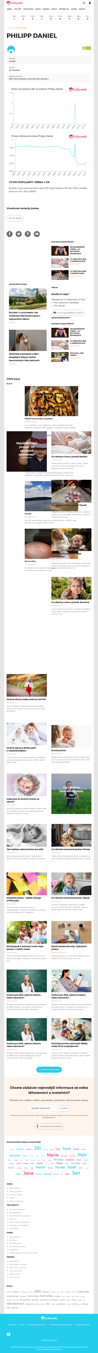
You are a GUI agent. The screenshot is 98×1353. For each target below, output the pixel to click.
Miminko (46, 9)
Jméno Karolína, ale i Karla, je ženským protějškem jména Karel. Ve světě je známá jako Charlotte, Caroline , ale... (71, 611)
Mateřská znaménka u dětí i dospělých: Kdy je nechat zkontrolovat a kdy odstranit (24, 357)
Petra (78, 1160)
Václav (11, 1167)
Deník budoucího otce (59, 952)
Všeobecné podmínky (37, 1325)
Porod (38, 9)
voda (53, 1304)
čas (9, 1307)
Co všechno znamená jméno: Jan (72, 791)
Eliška (52, 1163)
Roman (31, 1156)
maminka (83, 1291)
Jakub (38, 1174)
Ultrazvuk (13, 1219)
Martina (50, 1168)
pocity (83, 1296)
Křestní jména (14, 1188)
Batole (54, 9)
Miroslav (59, 1159)
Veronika (64, 1156)
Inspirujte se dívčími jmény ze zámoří (23, 800)
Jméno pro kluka (15, 1191)
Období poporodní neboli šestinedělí (23, 1253)
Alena (18, 1163)
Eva (58, 1149)
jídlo (62, 1292)
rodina (62, 1300)
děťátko (45, 1292)
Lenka (76, 1149)
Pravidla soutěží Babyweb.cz (61, 1325)
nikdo (68, 1296)
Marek (26, 1160)
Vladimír (86, 1160)
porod (35, 1299)
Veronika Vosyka (31, 422)
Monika (12, 1163)
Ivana (44, 1160)
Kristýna (86, 1168)
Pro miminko (14, 1277)
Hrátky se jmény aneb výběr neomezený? (66, 555)
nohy (73, 1296)
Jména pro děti (27, 457)
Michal (20, 1149)
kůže (74, 1292)
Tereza (84, 1163)
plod (77, 1296)
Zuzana (66, 1163)
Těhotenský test (15, 1213)
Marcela (49, 1160)
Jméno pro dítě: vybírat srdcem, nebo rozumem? (24, 996)
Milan (18, 1174)
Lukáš (24, 1156)
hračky (53, 1292)
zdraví (85, 1304)
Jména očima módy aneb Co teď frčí (26, 699)
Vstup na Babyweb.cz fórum (70, 313)
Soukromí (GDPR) (83, 1325)
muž (63, 1296)
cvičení (30, 1292)
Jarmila (51, 1149)
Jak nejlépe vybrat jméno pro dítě (25, 849)
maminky (12, 1296)
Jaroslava (72, 1156)
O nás (22, 1325)
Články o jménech (16, 1201)
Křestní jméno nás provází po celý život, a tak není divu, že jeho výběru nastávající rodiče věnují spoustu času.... (27, 958)
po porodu (25, 1299)
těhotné (29, 1304)
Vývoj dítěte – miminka (18, 1264)
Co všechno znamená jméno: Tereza (70, 849)
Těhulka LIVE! (39, 1304)
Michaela (28, 1149)
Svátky (11, 1198)
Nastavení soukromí (49, 1340)
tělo (48, 1303)
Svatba (28, 514)
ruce (74, 1300)
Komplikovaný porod (17, 1246)
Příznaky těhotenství (17, 1209)
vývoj (74, 1304)
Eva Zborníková (30, 517)
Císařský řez (13, 1250)
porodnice (44, 1300)
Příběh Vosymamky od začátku (39, 418)
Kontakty (11, 1325)
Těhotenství (28, 9)
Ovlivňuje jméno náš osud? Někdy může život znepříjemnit (69, 1045)
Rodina (74, 9)
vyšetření (60, 1304)
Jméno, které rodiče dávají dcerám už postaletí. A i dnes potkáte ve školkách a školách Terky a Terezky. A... (71, 858)
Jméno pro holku (15, 1195)
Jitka (31, 1168)
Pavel (66, 1149)
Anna (40, 1163)
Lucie (25, 1163)
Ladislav (10, 1160)
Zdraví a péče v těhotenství (19, 1222)
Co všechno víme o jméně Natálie (78, 260)
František (75, 1163)
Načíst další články (51, 1070)
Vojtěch (43, 1156)
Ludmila (19, 1168)
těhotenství (15, 1304)
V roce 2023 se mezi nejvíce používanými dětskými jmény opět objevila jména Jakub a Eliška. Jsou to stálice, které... (26, 759)
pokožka (15, 1300)
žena (15, 1307)
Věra (67, 1174)
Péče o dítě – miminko (17, 1268)
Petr (82, 1155)
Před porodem (15, 1237)
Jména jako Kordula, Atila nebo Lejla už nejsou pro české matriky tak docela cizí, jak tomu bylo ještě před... (71, 565)
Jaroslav (14, 1155)
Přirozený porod (15, 1243)
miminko (46, 1296)
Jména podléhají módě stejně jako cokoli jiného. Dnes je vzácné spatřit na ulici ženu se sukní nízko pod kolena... (26, 708)
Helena (32, 1163)
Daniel (38, 1160)
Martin (41, 1167)
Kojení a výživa (15, 1274)
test (84, 1300)
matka (22, 1296)
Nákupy (82, 9)
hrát (58, 1292)
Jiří (37, 1148)
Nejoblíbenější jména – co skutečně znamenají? (77, 250)
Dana (22, 1160)
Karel (80, 1168)
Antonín (47, 1163)
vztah (69, 1304)
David (56, 1174)
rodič (68, 1300)
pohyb (9, 1300)
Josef (71, 1167)
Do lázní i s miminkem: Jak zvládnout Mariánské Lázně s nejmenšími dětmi (24, 316)
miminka (32, 1296)
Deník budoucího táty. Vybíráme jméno (69, 948)
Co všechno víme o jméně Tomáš (78, 272)
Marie (53, 1155)
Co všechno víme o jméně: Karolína (70, 602)
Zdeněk (47, 1174)
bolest (9, 1292)
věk (80, 1304)
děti (37, 1291)
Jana (28, 1173)
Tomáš (60, 1167)
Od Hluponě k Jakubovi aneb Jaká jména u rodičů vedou (25, 948)
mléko (57, 1296)
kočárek (68, 1292)
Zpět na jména (14, 218)
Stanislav (33, 1160)
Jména (9, 9)
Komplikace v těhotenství (19, 1225)
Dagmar (12, 1149)
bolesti (16, 1292)
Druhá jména (58, 750)
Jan (76, 1173)
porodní (54, 1300)
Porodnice (13, 1240)
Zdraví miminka (15, 1271)
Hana (59, 1163)
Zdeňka (83, 1149)
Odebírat (64, 1108)
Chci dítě (17, 9)
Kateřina (70, 1160)
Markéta (16, 1160)
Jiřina (62, 1174)
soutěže (79, 1300)
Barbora (26, 1168)
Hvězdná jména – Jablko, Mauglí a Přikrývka (24, 899)
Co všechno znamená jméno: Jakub (70, 897)
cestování (23, 1292)
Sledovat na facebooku (51, 1126)
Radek (37, 1156)
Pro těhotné (13, 1229)
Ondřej (45, 1149)
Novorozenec (14, 1261)
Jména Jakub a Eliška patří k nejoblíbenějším (21, 749)
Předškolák (64, 9)
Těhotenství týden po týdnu (19, 1216)
